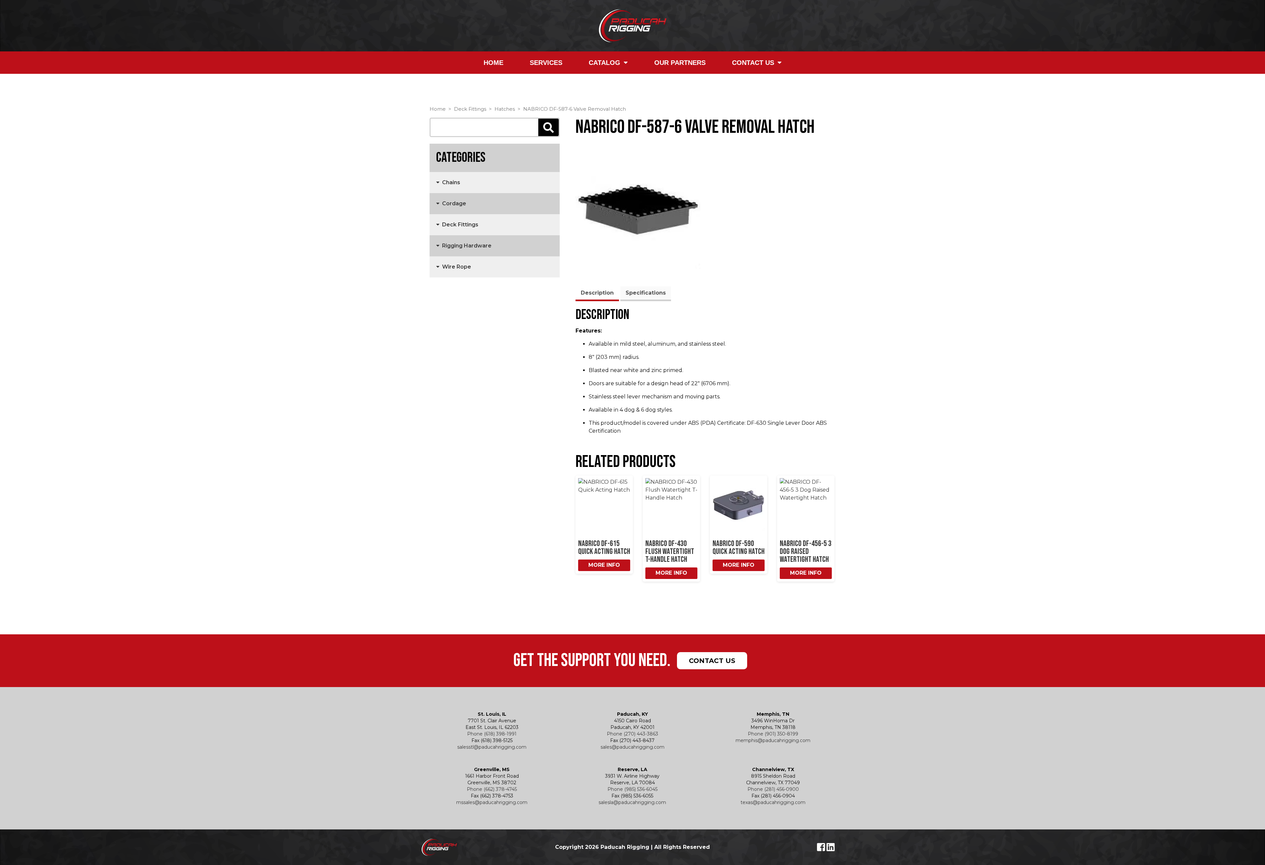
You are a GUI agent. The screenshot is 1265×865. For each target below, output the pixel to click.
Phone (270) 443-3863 (632, 734)
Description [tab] (597, 293)
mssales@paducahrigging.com (491, 802)
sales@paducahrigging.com (632, 747)
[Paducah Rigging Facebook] (822, 849)
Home (493, 62)
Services (546, 62)
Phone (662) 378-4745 (492, 789)
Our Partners (680, 62)
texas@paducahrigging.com (773, 802)
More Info (604, 565)
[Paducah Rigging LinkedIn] (831, 849)
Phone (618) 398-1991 (492, 734)
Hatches (504, 109)
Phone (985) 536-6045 (632, 789)
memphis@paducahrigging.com (773, 740)
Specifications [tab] (646, 293)
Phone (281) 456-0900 (773, 789)
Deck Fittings (470, 109)
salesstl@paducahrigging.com (491, 747)
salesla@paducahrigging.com (632, 802)
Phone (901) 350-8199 (773, 734)
